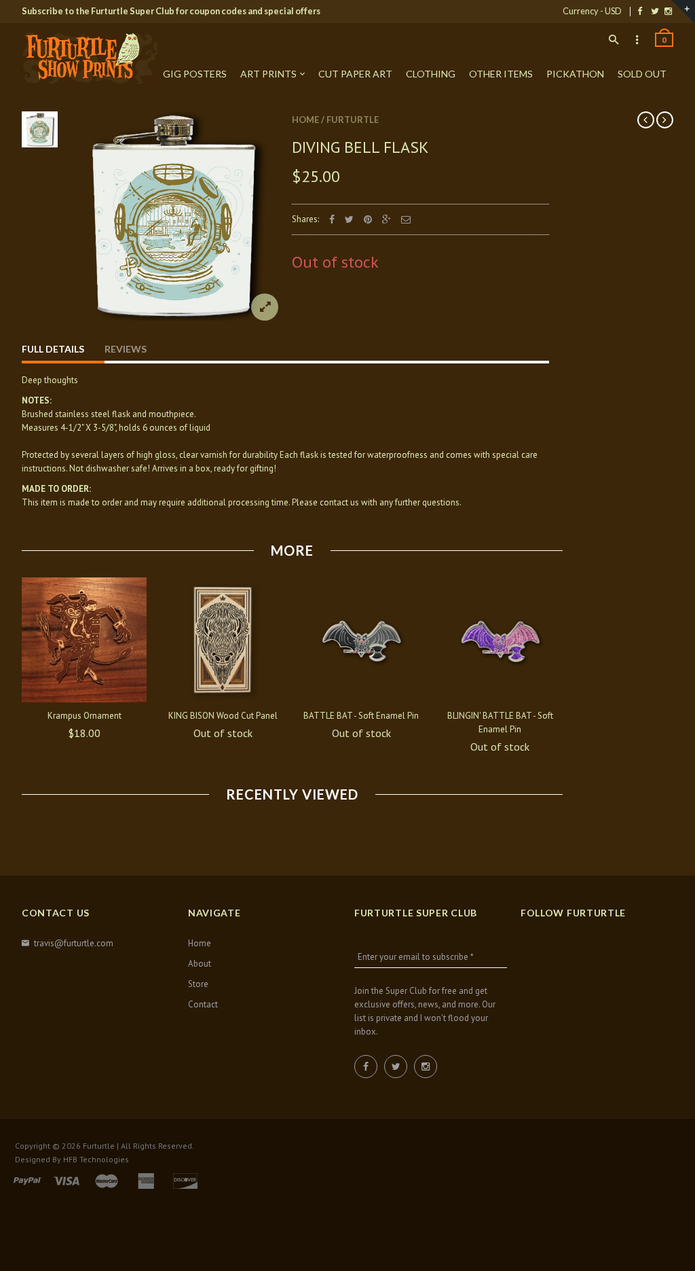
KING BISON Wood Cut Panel (223, 715)
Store (198, 984)
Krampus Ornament (84, 715)
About (199, 963)
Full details (53, 349)
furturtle (352, 119)
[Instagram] (668, 10)
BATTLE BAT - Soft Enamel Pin (361, 715)
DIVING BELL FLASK (360, 147)
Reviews (126, 349)
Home (305, 119)
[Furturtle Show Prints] (89, 58)
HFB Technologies (96, 1159)
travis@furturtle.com (73, 943)
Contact (203, 1004)
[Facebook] (639, 10)
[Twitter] (655, 10)
